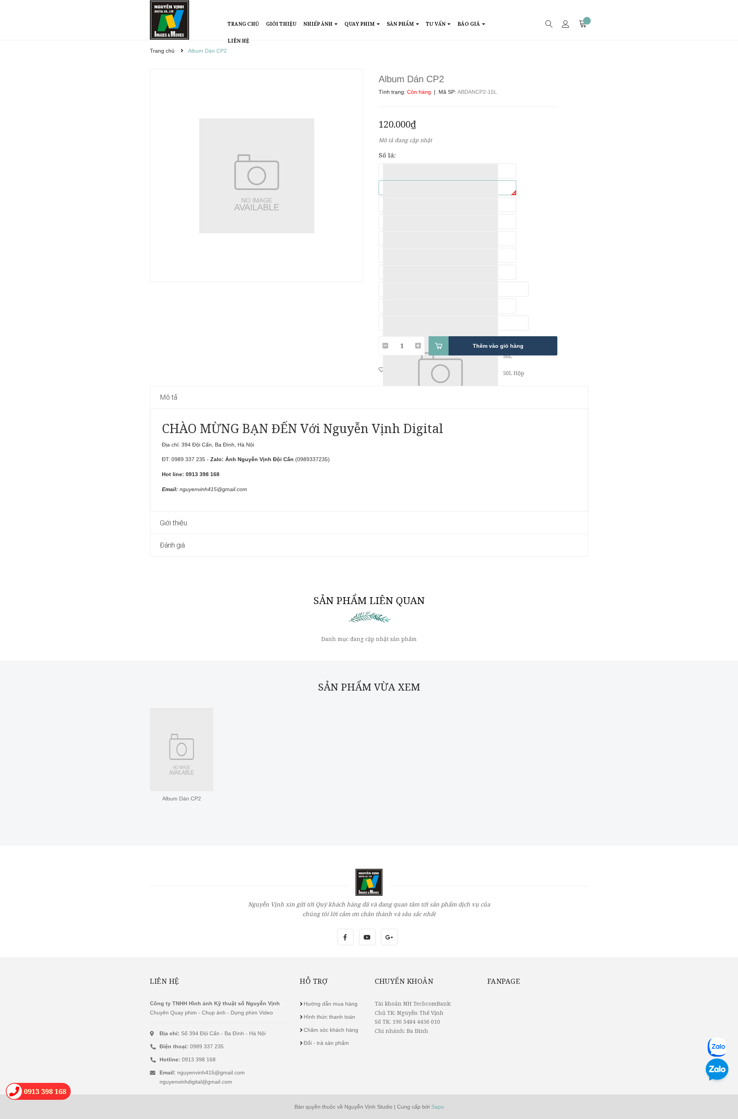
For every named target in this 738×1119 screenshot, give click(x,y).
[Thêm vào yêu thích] (381, 369)
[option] (256, 175)
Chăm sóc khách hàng (331, 1030)
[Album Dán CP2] (181, 749)
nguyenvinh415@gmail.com (211, 1072)
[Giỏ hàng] (583, 23)
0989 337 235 (192, 1046)
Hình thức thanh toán (329, 1017)
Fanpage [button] (503, 981)
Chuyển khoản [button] (404, 981)
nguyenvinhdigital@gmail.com (196, 1082)
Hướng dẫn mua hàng (330, 1004)
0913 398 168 (188, 1059)
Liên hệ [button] (164, 981)
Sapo (437, 1107)
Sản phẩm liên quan (369, 600)
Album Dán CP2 (181, 798)
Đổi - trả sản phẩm (326, 1043)
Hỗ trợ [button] (313, 981)
